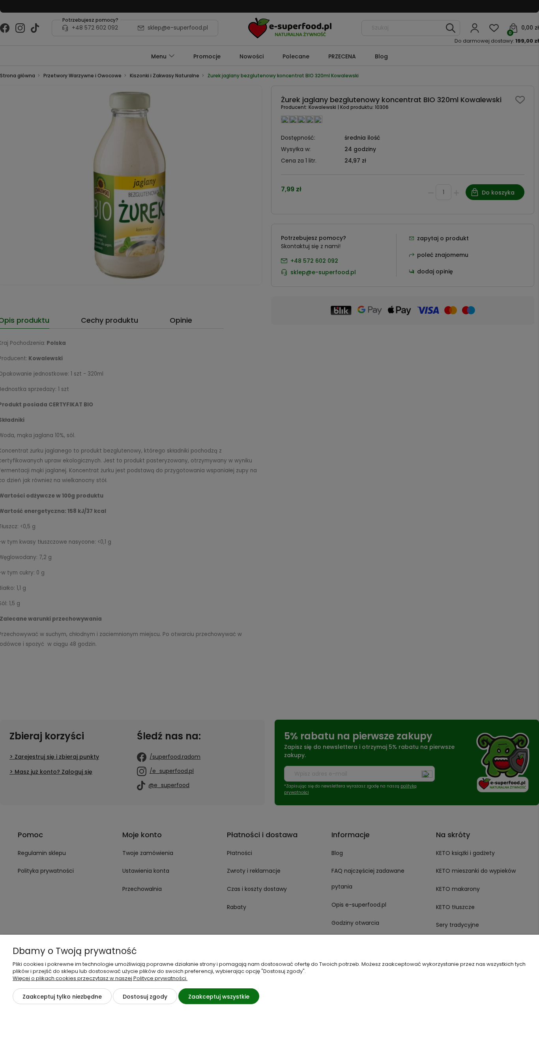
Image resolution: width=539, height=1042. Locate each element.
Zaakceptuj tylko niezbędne (62, 997)
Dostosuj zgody (145, 997)
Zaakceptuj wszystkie (218, 997)
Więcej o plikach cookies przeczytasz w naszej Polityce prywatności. (100, 978)
